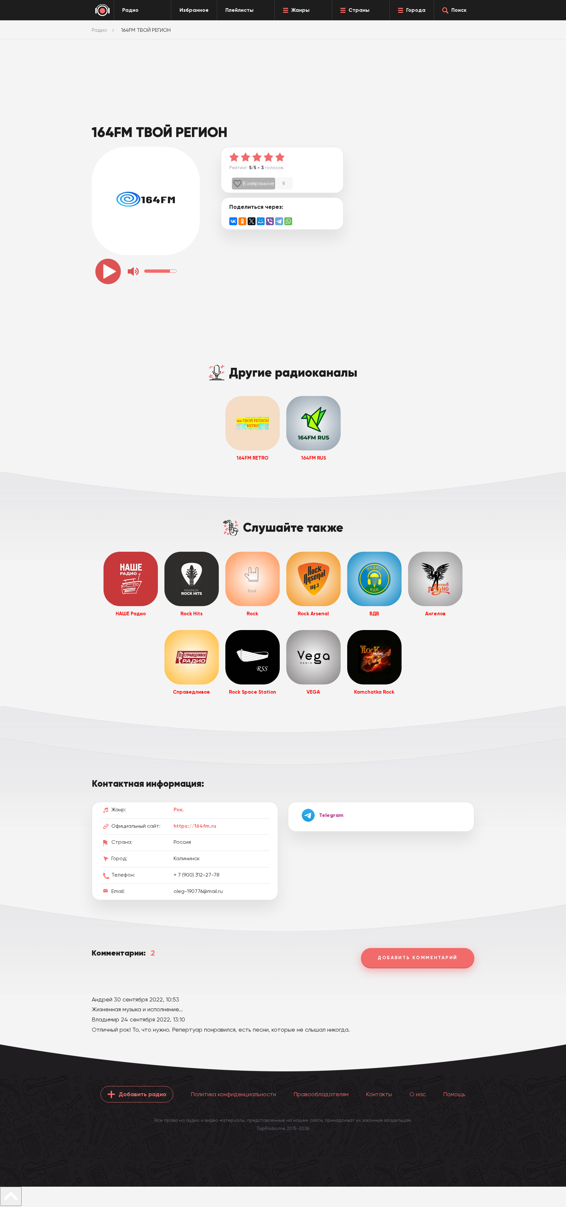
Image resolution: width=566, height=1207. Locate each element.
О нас (417, 1094)
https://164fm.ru (195, 826)
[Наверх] (11, 1196)
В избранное (258, 183)
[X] (251, 221)
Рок (178, 809)
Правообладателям (321, 1094)
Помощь (454, 1094)
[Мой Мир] (261, 221)
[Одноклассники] (242, 221)
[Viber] (270, 221)
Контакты (379, 1094)
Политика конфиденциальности (233, 1094)
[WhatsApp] (288, 221)
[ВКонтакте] (233, 221)
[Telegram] (279, 221)
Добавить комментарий (418, 957)
